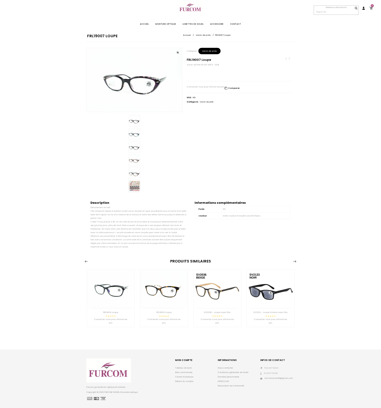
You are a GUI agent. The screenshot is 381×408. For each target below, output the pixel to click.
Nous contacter (225, 368)
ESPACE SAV (223, 381)
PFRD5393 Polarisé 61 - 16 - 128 (289, 60)
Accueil (187, 35)
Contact (235, 23)
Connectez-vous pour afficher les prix (205, 87)
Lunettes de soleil (193, 23)
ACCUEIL (144, 23)
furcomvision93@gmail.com (279, 378)
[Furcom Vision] (190, 9)
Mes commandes (184, 372)
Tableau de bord (183, 368)
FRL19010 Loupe (286, 60)
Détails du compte (184, 381)
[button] (177, 52)
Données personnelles (228, 377)
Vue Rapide (110, 303)
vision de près (203, 35)
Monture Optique (165, 23)
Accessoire (217, 23)
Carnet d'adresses (184, 377)
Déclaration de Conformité (231, 385)
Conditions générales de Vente (233, 372)
